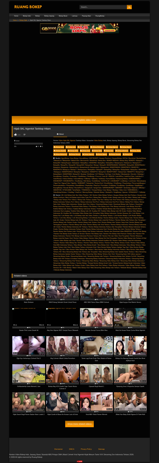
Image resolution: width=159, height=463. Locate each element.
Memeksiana (141, 181)
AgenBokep (65, 158)
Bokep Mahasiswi (98, 147)
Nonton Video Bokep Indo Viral (64, 240)
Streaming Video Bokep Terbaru (64, 263)
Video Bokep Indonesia (116, 265)
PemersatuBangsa (138, 183)
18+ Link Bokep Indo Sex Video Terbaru (74, 195)
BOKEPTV (131, 172)
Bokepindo (64, 167)
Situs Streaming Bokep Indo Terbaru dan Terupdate (80, 252)
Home (16, 16)
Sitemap (101, 449)
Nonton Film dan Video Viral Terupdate (116, 236)
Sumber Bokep (81, 263)
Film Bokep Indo (103, 206)
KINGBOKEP (57, 181)
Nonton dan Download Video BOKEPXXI (118, 231)
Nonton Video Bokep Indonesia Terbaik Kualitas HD (94, 240)
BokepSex (134, 169)
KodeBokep (96, 181)
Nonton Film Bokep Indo (94, 233)
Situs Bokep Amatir (89, 245)
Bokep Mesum (75, 154)
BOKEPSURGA (67, 172)
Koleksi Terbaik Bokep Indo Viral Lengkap (111, 209)
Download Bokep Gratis (104, 204)
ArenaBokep (84, 158)
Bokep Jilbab (84, 147)
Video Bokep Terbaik (133, 265)
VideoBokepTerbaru (60, 192)
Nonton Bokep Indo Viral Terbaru (98, 224)
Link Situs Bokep (65, 218)
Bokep (37, 16)
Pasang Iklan (86, 16)
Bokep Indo (27, 16)
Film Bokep (93, 206)
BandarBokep (141, 158)
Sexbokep (127, 188)
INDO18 (111, 176)
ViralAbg (71, 192)
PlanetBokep (79, 185)
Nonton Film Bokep (139, 231)
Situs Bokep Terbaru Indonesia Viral (84, 247)
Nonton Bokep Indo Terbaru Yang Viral (115, 222)
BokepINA (130, 165)
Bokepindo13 (74, 167)
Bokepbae (75, 163)
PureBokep (121, 185)
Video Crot (122, 190)
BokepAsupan (66, 163)
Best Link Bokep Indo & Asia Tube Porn (79, 197)
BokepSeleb (125, 169)
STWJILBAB (67, 190)
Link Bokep (136, 213)
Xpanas (125, 192)
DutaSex (66, 176)
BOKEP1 (132, 160)
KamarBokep (110, 178)
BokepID (103, 165)
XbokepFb (108, 192)
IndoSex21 (139, 176)
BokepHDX (80, 165)
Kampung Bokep (122, 178)
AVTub (125, 158)
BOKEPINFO (125, 167)
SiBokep (141, 188)
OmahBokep (108, 183)
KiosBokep (78, 181)
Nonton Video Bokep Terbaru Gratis (117, 243)
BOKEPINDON (115, 167)
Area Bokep (74, 158)
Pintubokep (70, 185)
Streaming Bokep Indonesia (95, 258)
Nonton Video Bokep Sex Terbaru (71, 243)
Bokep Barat (63, 16)
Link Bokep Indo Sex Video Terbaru (86, 215)
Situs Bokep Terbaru (134, 245)
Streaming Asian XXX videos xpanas (128, 254)
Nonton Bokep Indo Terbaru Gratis (65, 222)
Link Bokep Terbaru (106, 215)
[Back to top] (152, 456)
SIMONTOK (57, 190)
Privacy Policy (86, 449)
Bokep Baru (98, 197)
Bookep (83, 174)
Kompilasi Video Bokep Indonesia (104, 213)
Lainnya (74, 16)
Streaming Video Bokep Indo (109, 261)
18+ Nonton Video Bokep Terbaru (101, 195)
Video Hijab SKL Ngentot (67, 140)
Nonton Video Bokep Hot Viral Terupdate (103, 238)
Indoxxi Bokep (68, 178)
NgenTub (57, 183)
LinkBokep (124, 181)
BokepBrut (109, 163)
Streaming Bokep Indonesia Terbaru (118, 258)
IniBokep (87, 178)
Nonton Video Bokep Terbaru (94, 243)
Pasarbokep (127, 183)
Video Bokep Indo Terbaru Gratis (73, 265)
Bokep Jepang (49, 16)
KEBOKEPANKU (134, 178)
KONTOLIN (105, 181)
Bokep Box (102, 160)
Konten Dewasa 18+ (124, 213)
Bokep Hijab (23, 20)
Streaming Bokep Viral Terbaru (70, 261)
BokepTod (102, 172)
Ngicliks (73, 183)
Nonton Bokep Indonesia (119, 224)
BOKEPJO (134, 167)
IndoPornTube (129, 176)
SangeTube (97, 188)
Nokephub (89, 183)
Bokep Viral (86, 150)
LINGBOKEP (114, 181)
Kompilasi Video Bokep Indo (82, 213)
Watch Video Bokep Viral (81, 267)
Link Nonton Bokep (120, 215)
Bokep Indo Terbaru (139, 197)
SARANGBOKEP (108, 188)
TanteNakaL (76, 190)
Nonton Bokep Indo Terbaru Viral (89, 222)
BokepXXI (76, 174)
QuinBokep (130, 185)
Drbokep (140, 174)
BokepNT (99, 169)
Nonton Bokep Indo (125, 218)
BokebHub (93, 160)
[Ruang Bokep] (28, 7)
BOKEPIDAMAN (112, 165)
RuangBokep (100, 16)
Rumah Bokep (68, 188)
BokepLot (66, 169)
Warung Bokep (87, 192)
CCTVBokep (99, 174)
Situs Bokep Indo (103, 245)
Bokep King (124, 160)
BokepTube (122, 172)
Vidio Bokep (67, 267)
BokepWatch (57, 174)
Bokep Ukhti (74, 150)
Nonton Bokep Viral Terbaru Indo (64, 231)
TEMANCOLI (86, 190)
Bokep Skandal (61, 150)
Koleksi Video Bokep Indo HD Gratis (113, 211)
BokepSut (77, 172)
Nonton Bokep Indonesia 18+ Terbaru (74, 227)
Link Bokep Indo (67, 215)
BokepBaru (84, 163)
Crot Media (116, 174)
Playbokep (88, 185)
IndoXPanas (57, 178)
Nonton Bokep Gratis (111, 218)
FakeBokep (82, 176)
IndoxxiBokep (78, 178)
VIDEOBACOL (132, 190)
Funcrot (98, 176)
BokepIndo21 (94, 167)
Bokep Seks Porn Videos (86, 204)
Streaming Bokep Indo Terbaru (98, 256)
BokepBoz (101, 163)
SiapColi (134, 188)
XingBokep (117, 192)
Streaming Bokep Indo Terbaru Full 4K (123, 256)
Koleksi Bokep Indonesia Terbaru (84, 209)
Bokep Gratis (107, 197)
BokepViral (139, 172)
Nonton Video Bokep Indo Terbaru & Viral (132, 238)
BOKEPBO (93, 163)
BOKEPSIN (142, 169)
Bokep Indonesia (122, 150)
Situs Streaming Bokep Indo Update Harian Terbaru (116, 252)
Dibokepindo (125, 174)
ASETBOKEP (93, 158)
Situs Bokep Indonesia (118, 245)
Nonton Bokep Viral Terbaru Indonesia (90, 231)
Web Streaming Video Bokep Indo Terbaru (105, 267)
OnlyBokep (117, 183)
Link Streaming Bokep (80, 218)
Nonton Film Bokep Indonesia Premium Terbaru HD (83, 236)
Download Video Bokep (80, 206)
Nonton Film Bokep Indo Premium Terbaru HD (119, 233)
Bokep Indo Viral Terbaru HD (114, 199)
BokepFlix (64, 165)
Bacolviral (132, 158)
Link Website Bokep (95, 218)
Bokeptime (85, 172)
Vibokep (115, 190)
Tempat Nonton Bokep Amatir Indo (99, 263)
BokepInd (56, 167)
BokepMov (91, 169)
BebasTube (75, 160)
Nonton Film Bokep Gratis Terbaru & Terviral (69, 233)
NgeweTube (66, 183)
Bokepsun (57, 172)
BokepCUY (136, 163)
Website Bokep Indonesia (63, 270)
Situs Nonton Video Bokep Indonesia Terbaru (110, 249)
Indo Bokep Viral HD (133, 206)
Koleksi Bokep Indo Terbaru (62, 209)
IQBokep (95, 178)
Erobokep (73, 176)
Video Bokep (98, 140)
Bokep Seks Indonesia (69, 204)
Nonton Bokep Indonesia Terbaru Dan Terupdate (105, 227)
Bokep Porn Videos (132, 202)
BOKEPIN (122, 165)
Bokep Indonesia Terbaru (134, 199)
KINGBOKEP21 (68, 181)
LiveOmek (132, 181)
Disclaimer (58, 449)
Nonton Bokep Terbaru (133, 229)
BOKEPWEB (67, 174)
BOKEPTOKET (112, 172)
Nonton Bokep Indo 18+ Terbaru (76, 220)
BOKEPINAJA (139, 165)
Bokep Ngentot (113, 147)
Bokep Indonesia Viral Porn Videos (112, 202)
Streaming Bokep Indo (78, 256)
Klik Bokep (87, 181)
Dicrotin (133, 174)
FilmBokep (90, 176)
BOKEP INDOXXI (113, 160)
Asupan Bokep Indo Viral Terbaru (125, 195)
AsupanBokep (117, 158)
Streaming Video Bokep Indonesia (132, 261)
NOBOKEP (81, 183)
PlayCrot (97, 185)
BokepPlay (107, 169)
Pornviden (104, 185)
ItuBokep (102, 178)
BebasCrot (57, 160)
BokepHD (72, 165)
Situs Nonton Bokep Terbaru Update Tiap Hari (113, 247)
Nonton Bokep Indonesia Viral (96, 229)
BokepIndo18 (84, 167)
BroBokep (90, 174)
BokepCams (119, 163)
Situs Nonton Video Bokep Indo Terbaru (79, 249)
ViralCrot (78, 192)
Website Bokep (99, 192)
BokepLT (74, 169)
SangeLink (88, 188)
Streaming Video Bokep (90, 261)
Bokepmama (82, 169)
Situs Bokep (78, 245)
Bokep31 (139, 160)
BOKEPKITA (57, 169)
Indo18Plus (119, 176)
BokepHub (89, 165)
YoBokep (142, 192)
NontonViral (99, 183)
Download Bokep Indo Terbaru (124, 204)
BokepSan (116, 169)
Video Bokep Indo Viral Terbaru (96, 265)
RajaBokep (138, 185)
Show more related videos (79, 424)
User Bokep (107, 190)
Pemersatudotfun (59, 185)
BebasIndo (66, 160)
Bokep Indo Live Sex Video (122, 197)
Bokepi (96, 165)
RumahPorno (79, 188)
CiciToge (108, 174)
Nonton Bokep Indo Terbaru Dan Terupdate (130, 220)
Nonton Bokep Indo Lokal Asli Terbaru (101, 220)
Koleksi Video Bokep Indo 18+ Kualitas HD (85, 211)
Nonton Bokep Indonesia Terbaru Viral (72, 229)
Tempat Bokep (97, 190)
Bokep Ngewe (126, 147)
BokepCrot (128, 163)
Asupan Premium (105, 158)
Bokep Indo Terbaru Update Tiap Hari (90, 199)
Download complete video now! (81, 120)
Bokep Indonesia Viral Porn (90, 202)
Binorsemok (84, 160)
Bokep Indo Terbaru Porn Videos (65, 199)
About (61, 134)
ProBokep (112, 185)
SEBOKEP (118, 188)
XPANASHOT (133, 192)
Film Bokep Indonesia (117, 206)
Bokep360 (56, 163)
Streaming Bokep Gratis (61, 256)
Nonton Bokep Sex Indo (116, 229)
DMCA (71, 449)
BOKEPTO (94, 172)
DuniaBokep (57, 176)
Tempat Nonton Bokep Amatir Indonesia (126, 263)
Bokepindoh (105, 167)
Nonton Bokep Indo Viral (77, 224)
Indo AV (104, 176)
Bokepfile (56, 165)
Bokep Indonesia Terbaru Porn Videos (66, 202)
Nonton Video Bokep (81, 238)
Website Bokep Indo (139, 267)
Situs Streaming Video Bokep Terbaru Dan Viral (98, 254)
